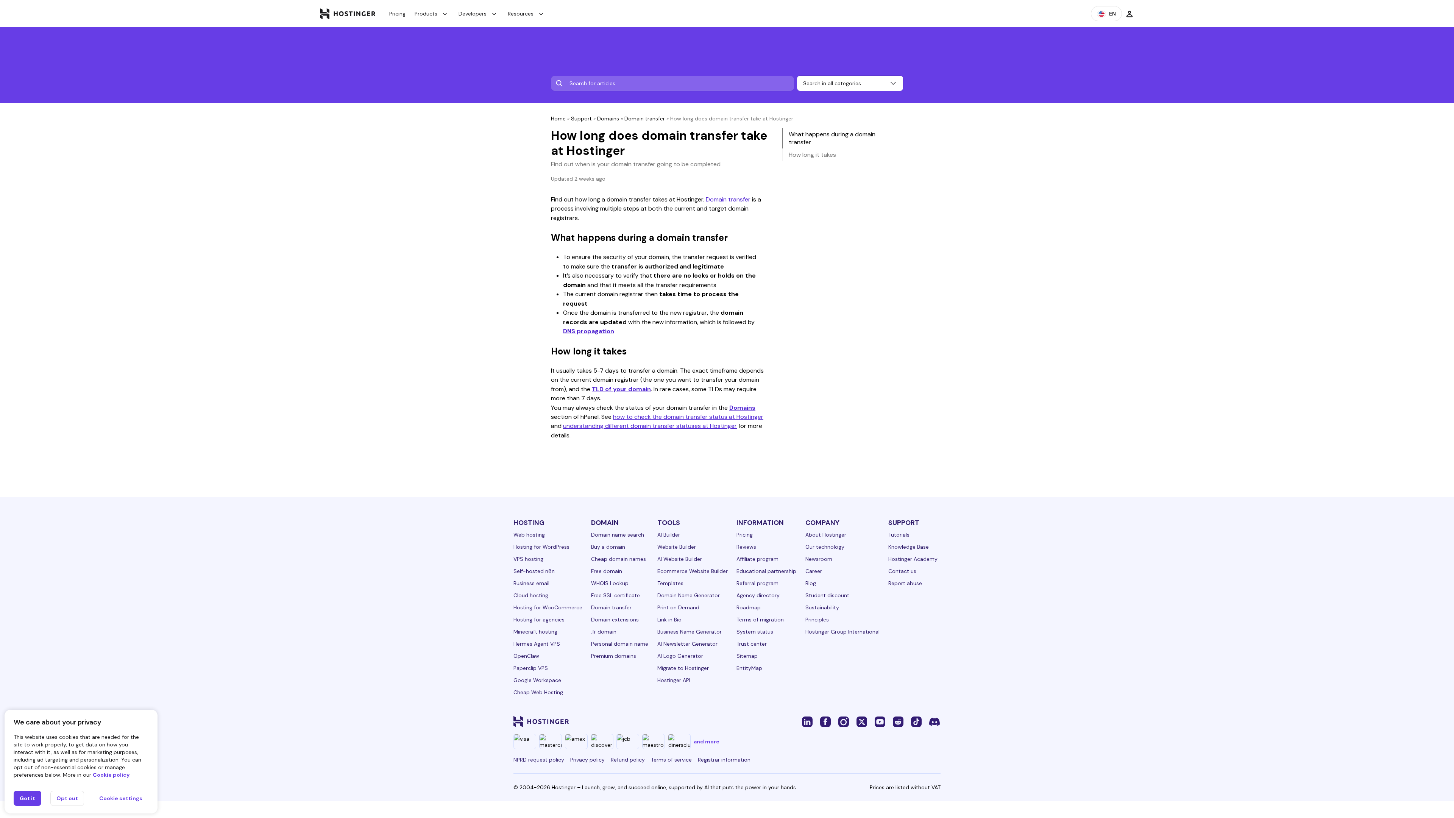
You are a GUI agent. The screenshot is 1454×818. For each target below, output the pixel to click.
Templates (670, 583)
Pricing (397, 13)
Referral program (757, 583)
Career (813, 571)
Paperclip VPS (530, 668)
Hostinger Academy (913, 559)
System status (754, 631)
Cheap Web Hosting (538, 692)
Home (558, 118)
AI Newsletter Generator (687, 643)
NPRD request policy (538, 759)
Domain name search (617, 534)
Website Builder (676, 546)
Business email (531, 583)
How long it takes (812, 155)
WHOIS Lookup (610, 583)
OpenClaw (526, 656)
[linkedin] (807, 721)
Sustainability (822, 607)
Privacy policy (587, 759)
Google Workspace (537, 680)
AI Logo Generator (680, 656)
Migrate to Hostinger (683, 668)
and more (706, 741)
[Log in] (1129, 14)
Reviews (746, 546)
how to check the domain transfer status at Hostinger (688, 417)
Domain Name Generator (688, 595)
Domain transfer (644, 118)
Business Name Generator (689, 631)
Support (581, 118)
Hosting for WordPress (541, 546)
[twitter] (862, 721)
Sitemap (747, 656)
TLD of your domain (621, 389)
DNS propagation (588, 331)
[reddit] (898, 721)
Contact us (902, 571)
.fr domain (603, 631)
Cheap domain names (618, 559)
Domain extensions (615, 619)
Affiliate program (757, 559)
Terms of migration (760, 619)
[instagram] (844, 721)
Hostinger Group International (842, 631)
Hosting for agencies (539, 619)
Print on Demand (678, 607)
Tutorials (899, 534)
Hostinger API (673, 680)
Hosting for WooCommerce (547, 607)
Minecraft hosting (535, 631)
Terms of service (671, 759)
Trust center (751, 643)
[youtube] (880, 721)
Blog (810, 583)
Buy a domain (608, 546)
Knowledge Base (908, 546)
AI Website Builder (679, 559)
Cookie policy (111, 774)
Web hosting (529, 534)
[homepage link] (348, 13)
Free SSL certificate (615, 595)
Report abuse (905, 583)
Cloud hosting (530, 595)
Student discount (827, 595)
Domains (608, 118)
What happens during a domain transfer (832, 138)
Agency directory (758, 595)
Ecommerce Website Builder (692, 571)
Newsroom (818, 559)
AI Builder (668, 534)
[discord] (934, 721)
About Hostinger (825, 534)
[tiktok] (916, 721)
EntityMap (749, 668)
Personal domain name (619, 643)
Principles (817, 619)
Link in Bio (669, 619)
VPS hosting (528, 559)
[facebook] (825, 721)
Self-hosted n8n (534, 571)
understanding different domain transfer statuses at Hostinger (650, 426)
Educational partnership (766, 571)
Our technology (824, 546)
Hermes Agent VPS (536, 643)
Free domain (606, 571)
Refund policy (628, 759)
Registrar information (724, 759)
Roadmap (748, 607)
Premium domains (613, 656)
